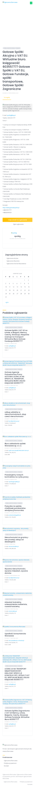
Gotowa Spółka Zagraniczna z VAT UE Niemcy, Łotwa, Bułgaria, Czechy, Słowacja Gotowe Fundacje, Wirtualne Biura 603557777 (17, 715)
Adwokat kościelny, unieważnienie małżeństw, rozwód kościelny (16, 604)
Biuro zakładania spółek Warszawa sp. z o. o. (15, 444)
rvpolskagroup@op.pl (14, 481)
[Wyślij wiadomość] (5, 246)
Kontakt (6, 766)
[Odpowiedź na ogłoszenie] (5, 355)
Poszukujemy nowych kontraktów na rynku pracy (16, 476)
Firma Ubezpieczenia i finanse (12, 48)
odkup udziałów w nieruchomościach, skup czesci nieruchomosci (15, 414)
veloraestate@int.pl (13, 546)
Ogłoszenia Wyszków (13, 261)
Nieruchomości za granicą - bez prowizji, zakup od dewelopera (17, 539)
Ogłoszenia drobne (12, 258)
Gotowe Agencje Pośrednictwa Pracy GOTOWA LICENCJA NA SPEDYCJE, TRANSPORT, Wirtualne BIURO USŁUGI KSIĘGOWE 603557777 (15, 377)
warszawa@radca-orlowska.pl (16, 640)
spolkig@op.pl (11, 115)
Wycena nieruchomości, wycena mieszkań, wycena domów (16, 571)
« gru (6, 302)
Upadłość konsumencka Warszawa (15, 634)
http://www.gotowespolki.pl (11, 208)
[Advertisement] (17, 24)
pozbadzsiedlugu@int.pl (14, 515)
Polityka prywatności (10, 763)
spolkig (17, 236)
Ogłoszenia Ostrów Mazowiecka (16, 264)
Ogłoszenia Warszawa (10, 760)
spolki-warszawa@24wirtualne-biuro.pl (18, 450)
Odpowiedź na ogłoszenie (17, 220)
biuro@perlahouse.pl (13, 421)
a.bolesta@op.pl (12, 611)
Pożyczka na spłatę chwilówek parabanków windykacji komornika (15, 508)
